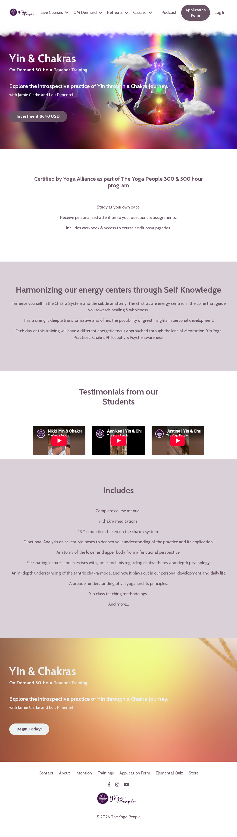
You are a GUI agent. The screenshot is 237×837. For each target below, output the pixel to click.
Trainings (105, 773)
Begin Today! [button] (29, 729)
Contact (46, 773)
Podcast (169, 12)
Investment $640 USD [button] (38, 116)
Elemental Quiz (169, 773)
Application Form (134, 773)
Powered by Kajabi (118, 825)
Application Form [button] (195, 12)
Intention (83, 773)
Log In (220, 12)
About (64, 773)
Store (194, 773)
